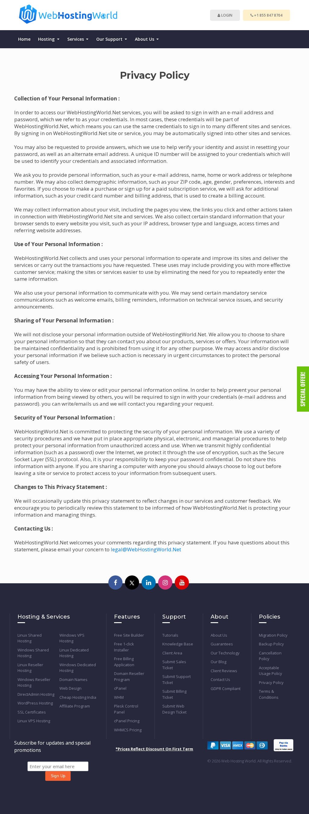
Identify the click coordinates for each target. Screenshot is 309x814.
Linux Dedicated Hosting (74, 653)
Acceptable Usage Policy (270, 670)
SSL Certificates (32, 712)
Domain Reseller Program (129, 676)
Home (24, 39)
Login (226, 15)
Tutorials (170, 635)
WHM (119, 697)
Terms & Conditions (269, 694)
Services (76, 39)
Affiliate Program (74, 706)
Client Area (172, 653)
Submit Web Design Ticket (174, 709)
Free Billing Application (124, 661)
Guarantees (222, 644)
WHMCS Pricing (128, 730)
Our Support (110, 39)
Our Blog (218, 661)
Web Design (70, 688)
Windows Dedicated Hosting (77, 667)
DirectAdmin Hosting (36, 694)
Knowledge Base (177, 644)
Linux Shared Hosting (30, 638)
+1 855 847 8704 (267, 15)
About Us (145, 39)
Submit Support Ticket (176, 679)
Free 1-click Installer (124, 647)
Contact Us (220, 679)
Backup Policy (271, 644)
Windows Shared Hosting (33, 653)
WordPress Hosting (35, 703)
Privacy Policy (271, 682)
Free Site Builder (129, 635)
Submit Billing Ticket (174, 694)
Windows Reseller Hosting (34, 682)
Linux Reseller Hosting (30, 667)
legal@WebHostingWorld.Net (146, 549)
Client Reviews (224, 670)
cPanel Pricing (126, 721)
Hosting (47, 39)
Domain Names (73, 679)
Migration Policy (273, 635)
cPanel (120, 688)
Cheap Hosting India (77, 697)
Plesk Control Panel (126, 709)
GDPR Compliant (226, 688)
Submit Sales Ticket (174, 664)
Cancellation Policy (270, 656)
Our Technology (225, 653)
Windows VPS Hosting (71, 638)
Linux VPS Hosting (34, 721)
